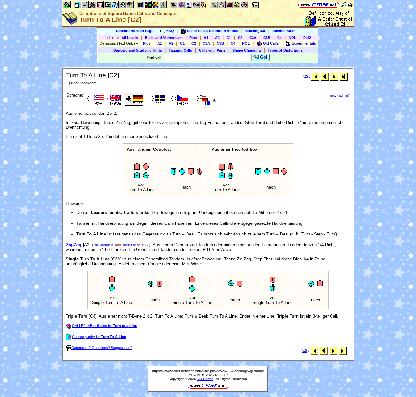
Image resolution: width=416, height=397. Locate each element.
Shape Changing (246, 50)
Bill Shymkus (104, 245)
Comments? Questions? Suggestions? (102, 348)
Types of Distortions (285, 50)
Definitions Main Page (134, 31)
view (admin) (339, 95)
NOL (292, 38)
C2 (240, 38)
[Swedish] (156, 99)
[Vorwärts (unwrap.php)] (334, 76)
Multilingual (255, 31)
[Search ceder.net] (343, 4)
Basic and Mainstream (164, 38)
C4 (279, 38)
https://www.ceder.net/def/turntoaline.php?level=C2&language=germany (208, 371)
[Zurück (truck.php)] (325, 76)
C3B (266, 38)
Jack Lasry (131, 245)
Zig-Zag (73, 244)
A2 (217, 38)
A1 (206, 38)
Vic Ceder (205, 379)
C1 (229, 38)
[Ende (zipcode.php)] (344, 76)
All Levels (130, 38)
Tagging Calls (180, 50)
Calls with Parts (212, 50)
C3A (252, 38)
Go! (263, 57)
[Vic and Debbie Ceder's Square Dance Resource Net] (318, 4)
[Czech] (179, 99)
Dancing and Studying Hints (137, 50)
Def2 (307, 38)
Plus (193, 38)
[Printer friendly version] (350, 4)
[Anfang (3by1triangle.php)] (315, 76)
